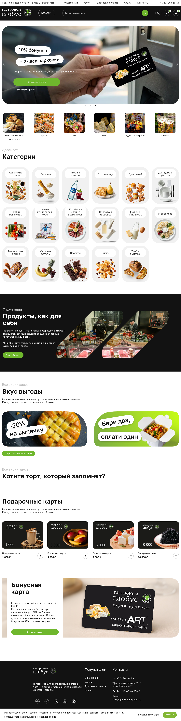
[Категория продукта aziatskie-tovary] (15, 185)
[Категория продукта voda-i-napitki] (75, 185)
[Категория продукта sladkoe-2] (75, 264)
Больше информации (149, 715)
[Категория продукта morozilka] (165, 225)
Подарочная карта (11, 553)
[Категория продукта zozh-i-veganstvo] (15, 225)
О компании (91, 677)
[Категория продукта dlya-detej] (135, 185)
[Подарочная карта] (22, 535)
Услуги (88, 682)
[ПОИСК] (145, 13)
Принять (169, 715)
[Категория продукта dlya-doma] (165, 185)
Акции (88, 690)
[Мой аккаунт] (158, 13)
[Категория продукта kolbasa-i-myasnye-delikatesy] (75, 225)
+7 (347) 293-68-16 (168, 2)
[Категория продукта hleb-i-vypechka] (135, 264)
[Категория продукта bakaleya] (45, 185)
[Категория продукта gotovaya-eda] (105, 185)
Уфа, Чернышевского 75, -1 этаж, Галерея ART (127, 684)
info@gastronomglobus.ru (126, 699)
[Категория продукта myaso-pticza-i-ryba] (15, 264)
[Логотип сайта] (16, 12)
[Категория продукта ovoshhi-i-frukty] (45, 264)
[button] (4, 64)
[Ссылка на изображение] (44, 670)
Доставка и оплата (95, 686)
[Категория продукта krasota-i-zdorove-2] (105, 225)
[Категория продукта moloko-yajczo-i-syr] (135, 225)
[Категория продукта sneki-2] (105, 264)
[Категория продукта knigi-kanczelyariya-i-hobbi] (45, 225)
